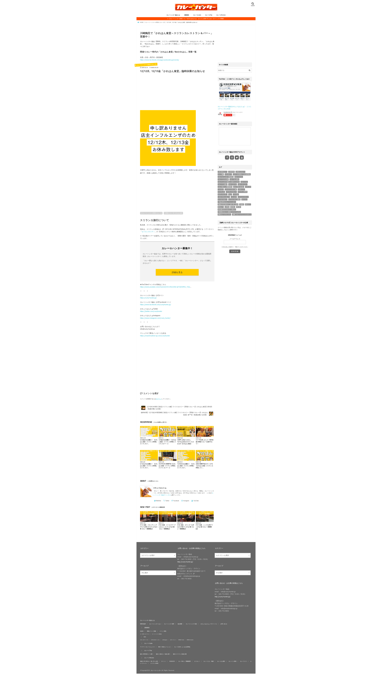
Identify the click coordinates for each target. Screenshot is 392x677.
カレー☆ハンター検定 (191, 624)
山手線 (227, 207)
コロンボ (248, 187)
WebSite (158, 501)
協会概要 (180, 624)
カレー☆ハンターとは (154, 624)
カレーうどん (238, 177)
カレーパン (244, 182)
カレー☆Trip (208, 15)
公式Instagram (164, 639)
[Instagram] (232, 157)
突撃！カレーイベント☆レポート (242, 214)
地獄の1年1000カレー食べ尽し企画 (228, 204)
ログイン (158, 399)
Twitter (167, 501)
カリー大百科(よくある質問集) (241, 174)
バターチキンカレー (223, 197)
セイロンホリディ (148, 231)
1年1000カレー (222, 172)
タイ (230, 194)
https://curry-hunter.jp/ (148, 298)
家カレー (248, 204)
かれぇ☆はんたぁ (159, 488)
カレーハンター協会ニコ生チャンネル (228, 182)
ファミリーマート (243, 197)
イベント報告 (163, 631)
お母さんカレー (240, 172)
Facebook (176, 501)
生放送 (141, 631)
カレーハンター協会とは (173, 15)
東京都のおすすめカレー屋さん (226, 209)
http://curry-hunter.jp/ (185, 562)
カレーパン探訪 (222, 184)
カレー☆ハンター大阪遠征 (225, 177)
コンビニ (220, 189)
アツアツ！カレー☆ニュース (147, 647)
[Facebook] (227, 157)
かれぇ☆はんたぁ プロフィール (209, 624)
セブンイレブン (222, 194)
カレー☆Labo (197, 15)
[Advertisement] (177, 92)
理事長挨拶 (143, 624)
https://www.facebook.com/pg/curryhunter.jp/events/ (159, 60)
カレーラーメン (242, 184)
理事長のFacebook (190, 639)
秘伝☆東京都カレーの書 (146, 654)
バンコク (233, 197)
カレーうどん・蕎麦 (208, 661)
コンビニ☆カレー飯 (230, 189)
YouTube (196, 501)
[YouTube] (242, 157)
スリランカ (221, 192)
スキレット (241, 189)
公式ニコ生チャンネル (144, 639)
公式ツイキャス (173, 639)
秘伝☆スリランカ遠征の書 (180, 654)
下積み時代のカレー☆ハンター (226, 202)
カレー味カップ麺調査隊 (225, 187)
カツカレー (228, 174)
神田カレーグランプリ (224, 214)
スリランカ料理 (242, 192)
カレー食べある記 (239, 187)
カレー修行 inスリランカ (144, 634)
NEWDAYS (172, 661)
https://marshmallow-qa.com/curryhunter (155, 336)
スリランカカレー (231, 192)
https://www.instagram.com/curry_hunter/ (155, 318)
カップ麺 (220, 174)
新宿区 (233, 207)
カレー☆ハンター (156, 670)
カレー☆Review (221, 15)
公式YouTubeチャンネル (155, 639)
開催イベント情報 (151, 631)
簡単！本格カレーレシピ (164, 647)
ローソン (244, 199)
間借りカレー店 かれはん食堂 (174, 213)
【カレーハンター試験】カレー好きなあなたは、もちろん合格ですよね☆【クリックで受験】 (196, 19)
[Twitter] (237, 157)
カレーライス (232, 184)
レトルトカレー (222, 199)
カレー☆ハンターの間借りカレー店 (152, 213)
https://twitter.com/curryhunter (151, 311)
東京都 (238, 207)
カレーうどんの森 (223, 179)
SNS (145, 637)
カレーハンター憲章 (169, 624)
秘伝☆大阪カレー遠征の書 (162, 654)
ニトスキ (235, 194)
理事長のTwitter (181, 639)
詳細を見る (177, 272)
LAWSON (231, 172)
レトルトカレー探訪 (234, 199)
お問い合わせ (223, 624)
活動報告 (186, 15)
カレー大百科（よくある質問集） (182, 647)
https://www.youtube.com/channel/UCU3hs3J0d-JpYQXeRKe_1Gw (165, 287)
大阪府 (241, 204)
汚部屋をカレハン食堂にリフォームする (229, 212)
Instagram (186, 501)
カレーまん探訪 (234, 179)
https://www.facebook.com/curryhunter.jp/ (155, 304)
